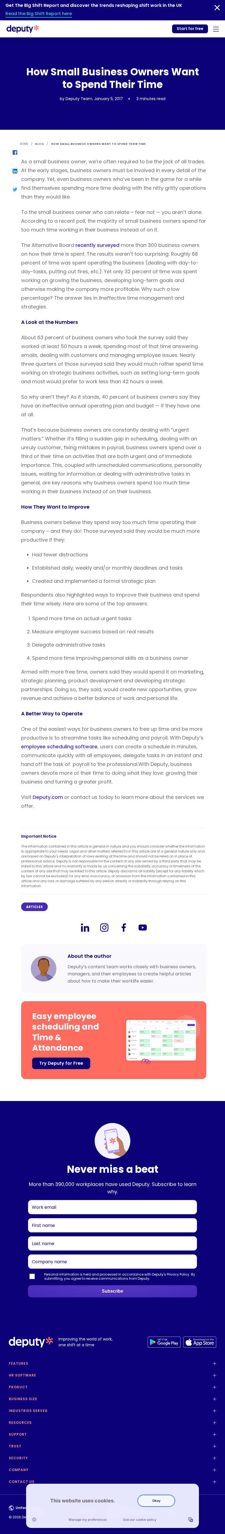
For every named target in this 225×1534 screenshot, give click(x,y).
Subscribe (112, 1291)
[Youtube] (142, 927)
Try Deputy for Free (61, 1063)
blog (39, 144)
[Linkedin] (85, 927)
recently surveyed (97, 245)
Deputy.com (48, 797)
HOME (24, 144)
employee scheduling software (59, 746)
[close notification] (217, 8)
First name (41, 1218)
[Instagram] (104, 927)
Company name (46, 1254)
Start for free (190, 28)
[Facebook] (123, 927)
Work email (41, 1200)
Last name (41, 1236)
